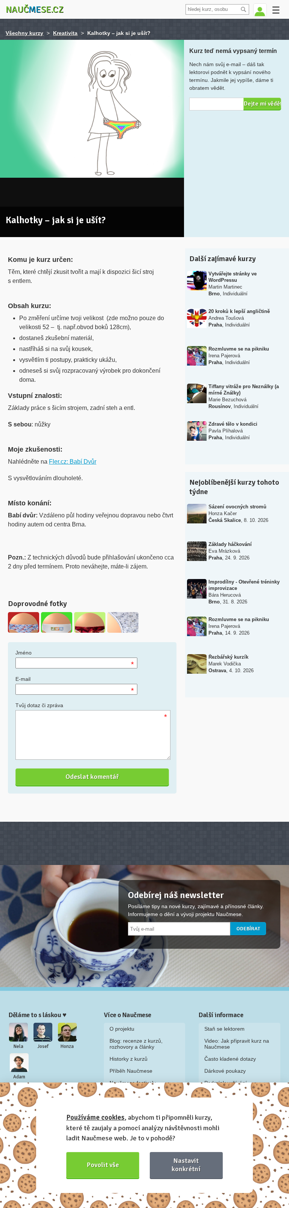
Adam (19, 1077)
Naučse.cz (35, 9)
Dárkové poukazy (225, 1071)
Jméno (23, 653)
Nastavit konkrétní (186, 1165)
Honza (67, 1046)
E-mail (22, 679)
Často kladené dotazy (230, 1059)
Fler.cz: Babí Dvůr (72, 461)
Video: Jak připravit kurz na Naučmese (236, 1044)
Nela (18, 1046)
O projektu (122, 1029)
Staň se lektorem (224, 1029)
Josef (43, 1046)
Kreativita (65, 33)
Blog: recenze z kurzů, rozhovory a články (136, 1044)
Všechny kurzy (24, 33)
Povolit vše (103, 1165)
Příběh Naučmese (131, 1071)
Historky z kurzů (129, 1059)
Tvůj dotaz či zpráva (39, 705)
